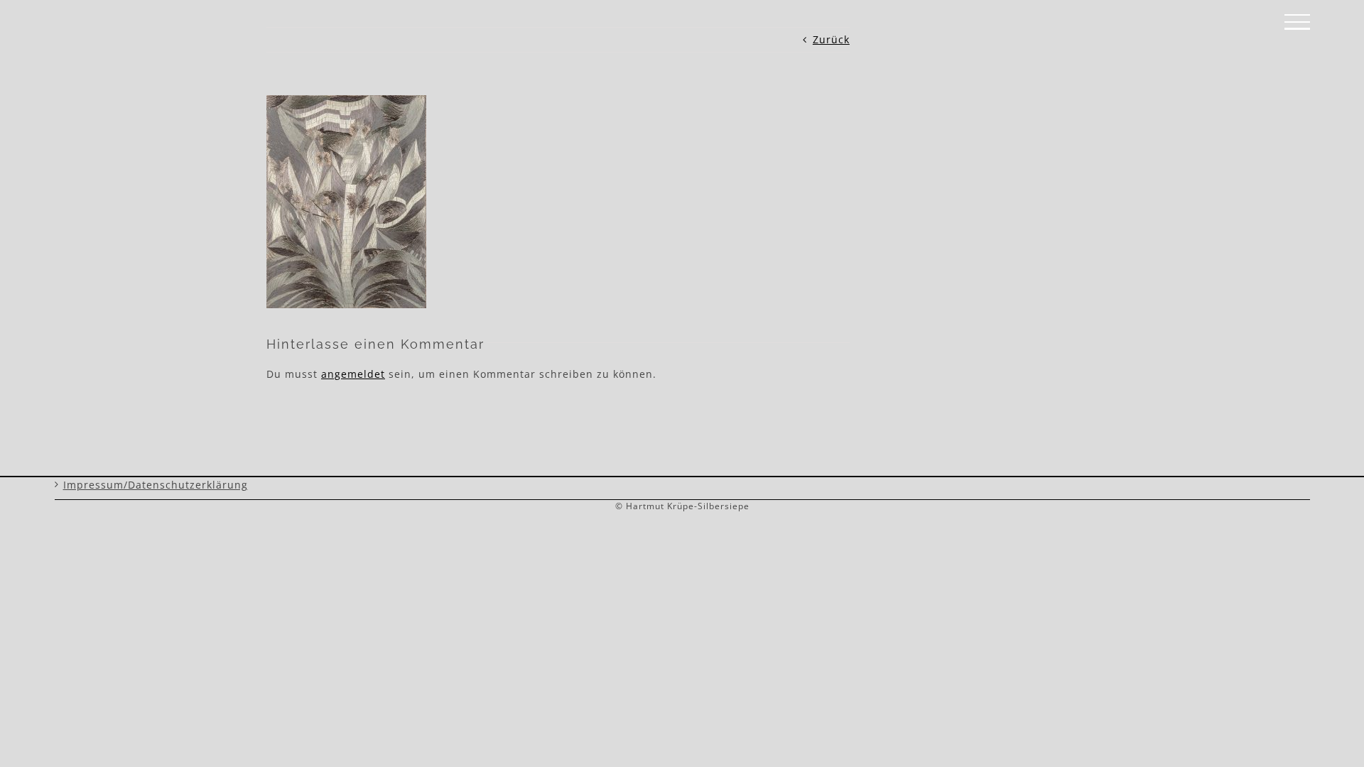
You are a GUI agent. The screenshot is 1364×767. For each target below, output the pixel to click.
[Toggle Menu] (1297, 22)
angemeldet (353, 374)
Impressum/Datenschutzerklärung (155, 484)
